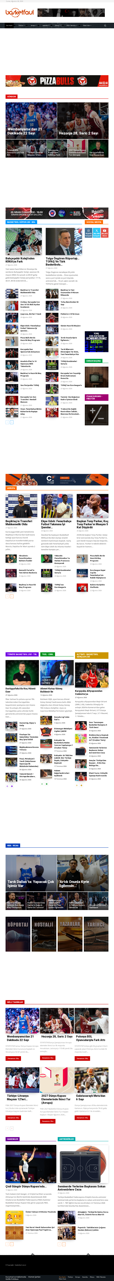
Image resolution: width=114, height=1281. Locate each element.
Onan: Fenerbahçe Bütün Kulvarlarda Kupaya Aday (31, 411)
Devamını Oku (13, 1058)
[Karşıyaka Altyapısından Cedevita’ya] (91, 675)
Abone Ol (104, 230)
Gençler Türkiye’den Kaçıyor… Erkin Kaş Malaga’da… (97, 763)
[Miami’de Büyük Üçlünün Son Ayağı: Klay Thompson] (16, 901)
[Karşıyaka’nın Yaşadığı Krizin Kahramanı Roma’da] (52, 377)
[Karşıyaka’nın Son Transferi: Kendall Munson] (12, 400)
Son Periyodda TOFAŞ (29, 385)
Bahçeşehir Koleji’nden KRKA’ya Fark (20, 260)
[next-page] (11, 422)
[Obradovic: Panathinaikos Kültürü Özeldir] (11, 559)
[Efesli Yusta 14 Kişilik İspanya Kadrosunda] (81, 776)
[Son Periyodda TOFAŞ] (12, 389)
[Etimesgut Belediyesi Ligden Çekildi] (46, 731)
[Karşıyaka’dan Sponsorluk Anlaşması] (12, 353)
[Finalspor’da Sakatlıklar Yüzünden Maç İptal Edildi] (11, 737)
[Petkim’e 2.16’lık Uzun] (52, 317)
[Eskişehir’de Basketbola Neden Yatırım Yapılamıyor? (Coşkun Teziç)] (46, 743)
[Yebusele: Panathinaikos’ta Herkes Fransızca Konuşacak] (46, 559)
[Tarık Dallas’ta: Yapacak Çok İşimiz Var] (31, 873)
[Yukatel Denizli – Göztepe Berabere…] (11, 777)
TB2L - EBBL (47, 654)
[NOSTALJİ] (44, 934)
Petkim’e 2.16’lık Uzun (70, 314)
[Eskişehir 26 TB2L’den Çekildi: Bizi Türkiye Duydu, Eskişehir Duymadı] (46, 758)
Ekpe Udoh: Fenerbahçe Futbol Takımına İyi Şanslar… (30, 328)
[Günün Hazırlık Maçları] (52, 329)
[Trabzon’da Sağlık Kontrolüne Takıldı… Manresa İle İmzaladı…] (52, 412)
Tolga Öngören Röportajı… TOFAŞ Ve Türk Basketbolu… (62, 261)
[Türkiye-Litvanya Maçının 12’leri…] (36, 148)
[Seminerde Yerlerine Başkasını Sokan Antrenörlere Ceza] (81, 751)
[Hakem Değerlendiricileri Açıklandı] (46, 773)
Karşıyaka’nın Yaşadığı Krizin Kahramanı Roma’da (71, 375)
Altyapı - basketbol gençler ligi (87, 655)
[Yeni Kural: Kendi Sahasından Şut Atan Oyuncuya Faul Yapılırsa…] (14, 1233)
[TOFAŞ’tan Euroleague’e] (52, 389)
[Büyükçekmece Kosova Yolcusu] (11, 750)
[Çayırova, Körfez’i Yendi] (12, 317)
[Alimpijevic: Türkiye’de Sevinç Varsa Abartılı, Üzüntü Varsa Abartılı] (66, 1217)
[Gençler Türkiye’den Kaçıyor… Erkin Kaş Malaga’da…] (81, 763)
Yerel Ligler (103, 488)
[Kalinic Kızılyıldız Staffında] (82, 588)
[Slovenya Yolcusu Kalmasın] (98, 901)
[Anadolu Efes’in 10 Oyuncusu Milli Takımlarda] (12, 365)
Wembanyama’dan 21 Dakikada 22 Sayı (20, 1038)
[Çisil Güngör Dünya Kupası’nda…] (31, 1164)
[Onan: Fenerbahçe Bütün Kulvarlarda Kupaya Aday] (12, 412)
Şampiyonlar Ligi (71, 488)
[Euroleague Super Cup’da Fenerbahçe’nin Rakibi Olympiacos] (82, 573)
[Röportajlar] (18, 934)
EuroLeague (40, 488)
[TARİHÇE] (96, 934)
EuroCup (54, 488)
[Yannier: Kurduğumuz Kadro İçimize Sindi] (52, 400)
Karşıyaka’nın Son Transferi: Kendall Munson (28, 399)
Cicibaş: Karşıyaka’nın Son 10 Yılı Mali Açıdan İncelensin (30, 304)
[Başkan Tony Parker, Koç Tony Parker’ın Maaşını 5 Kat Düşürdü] (92, 506)
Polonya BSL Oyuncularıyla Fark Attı (90, 1038)
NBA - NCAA (12, 845)
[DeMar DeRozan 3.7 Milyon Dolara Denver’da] (77, 901)
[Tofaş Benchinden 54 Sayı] (52, 305)
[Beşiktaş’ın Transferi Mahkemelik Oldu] (12, 293)
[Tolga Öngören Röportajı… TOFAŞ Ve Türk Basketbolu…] (64, 241)
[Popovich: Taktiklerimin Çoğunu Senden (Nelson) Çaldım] (66, 1233)
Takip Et (88, 229)
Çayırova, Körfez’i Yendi (30, 314)
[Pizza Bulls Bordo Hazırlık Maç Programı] (12, 341)
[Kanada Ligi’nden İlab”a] (46, 720)
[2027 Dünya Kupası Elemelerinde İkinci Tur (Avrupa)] (77, 148)
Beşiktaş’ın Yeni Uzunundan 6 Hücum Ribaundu (70, 292)
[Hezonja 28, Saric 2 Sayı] (83, 120)
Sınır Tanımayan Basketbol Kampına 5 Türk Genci (98, 724)
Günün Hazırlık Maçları (71, 326)
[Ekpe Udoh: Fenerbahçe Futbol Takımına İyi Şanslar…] (12, 329)
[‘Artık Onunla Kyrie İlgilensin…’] (52, 341)
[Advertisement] (57, 51)
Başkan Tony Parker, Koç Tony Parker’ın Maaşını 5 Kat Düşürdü (92, 524)
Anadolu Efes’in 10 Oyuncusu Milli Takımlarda (28, 363)
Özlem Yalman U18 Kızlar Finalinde (41, 1212)
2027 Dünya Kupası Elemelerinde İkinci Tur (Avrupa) (55, 1099)
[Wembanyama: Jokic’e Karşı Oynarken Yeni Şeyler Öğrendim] (57, 901)
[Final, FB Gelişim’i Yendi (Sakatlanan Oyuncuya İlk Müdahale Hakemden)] (11, 762)
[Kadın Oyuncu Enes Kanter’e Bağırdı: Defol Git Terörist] (36, 901)
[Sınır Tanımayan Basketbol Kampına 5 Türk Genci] (81, 725)
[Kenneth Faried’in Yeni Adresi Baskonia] (11, 573)
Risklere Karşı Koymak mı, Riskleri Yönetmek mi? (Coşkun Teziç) (98, 737)
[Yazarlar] (70, 934)
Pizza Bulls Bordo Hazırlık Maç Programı (97, 558)
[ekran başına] (96, 377)
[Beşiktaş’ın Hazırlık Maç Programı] (12, 377)
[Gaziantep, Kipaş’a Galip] (11, 726)
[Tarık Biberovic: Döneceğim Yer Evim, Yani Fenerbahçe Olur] (52, 353)
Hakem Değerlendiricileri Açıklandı (61, 773)
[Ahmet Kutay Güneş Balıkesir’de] (57, 672)
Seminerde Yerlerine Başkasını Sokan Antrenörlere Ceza (98, 750)
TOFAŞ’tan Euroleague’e (71, 385)
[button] (105, 25)
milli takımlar (15, 1002)
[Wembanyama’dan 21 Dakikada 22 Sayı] (31, 120)
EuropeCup (88, 488)
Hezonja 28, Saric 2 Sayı (56, 1036)
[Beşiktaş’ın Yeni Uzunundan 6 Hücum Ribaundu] (52, 293)
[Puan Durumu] (96, 414)
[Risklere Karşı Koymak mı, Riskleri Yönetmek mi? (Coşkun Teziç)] (81, 738)
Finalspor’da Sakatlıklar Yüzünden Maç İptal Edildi (28, 737)
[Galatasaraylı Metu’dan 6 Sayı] (91, 1080)
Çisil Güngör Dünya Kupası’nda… (26, 1186)
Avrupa (11, 488)
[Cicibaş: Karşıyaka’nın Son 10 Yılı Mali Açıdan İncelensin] (12, 305)
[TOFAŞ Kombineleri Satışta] (52, 365)
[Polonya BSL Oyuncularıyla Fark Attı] (16, 148)
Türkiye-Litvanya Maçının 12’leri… (18, 1097)
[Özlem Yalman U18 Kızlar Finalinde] (14, 1217)
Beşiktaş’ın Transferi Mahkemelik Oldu (19, 523)
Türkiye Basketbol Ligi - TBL (22, 654)
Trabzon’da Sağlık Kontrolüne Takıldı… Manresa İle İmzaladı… (70, 411)
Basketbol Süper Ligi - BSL (21, 222)
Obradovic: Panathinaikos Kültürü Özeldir (25, 558)
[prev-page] (7, 422)
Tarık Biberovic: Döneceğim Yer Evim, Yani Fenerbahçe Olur (70, 351)
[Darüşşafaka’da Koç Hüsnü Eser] (98, 148)
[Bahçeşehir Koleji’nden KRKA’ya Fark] (57, 148)
